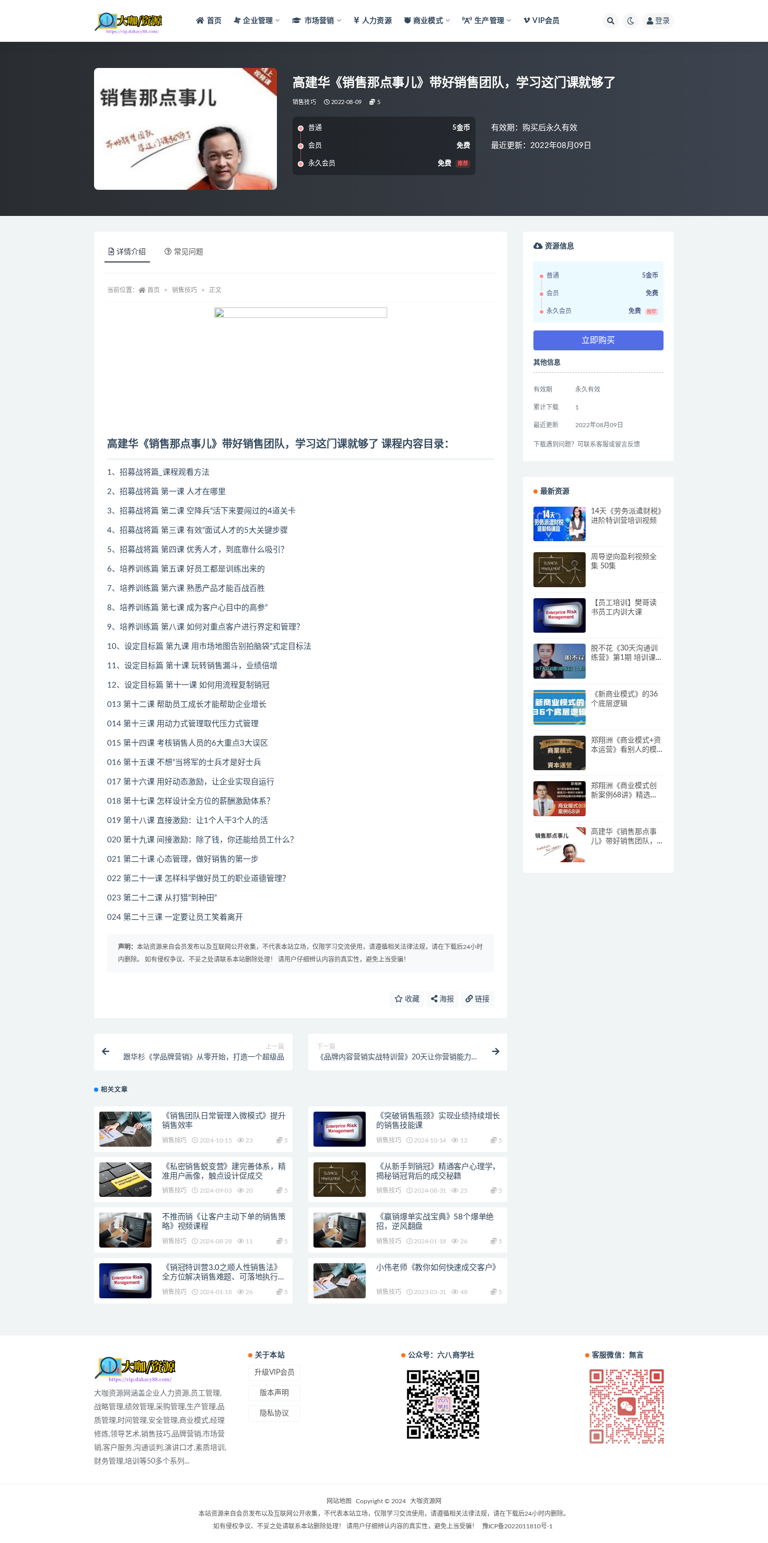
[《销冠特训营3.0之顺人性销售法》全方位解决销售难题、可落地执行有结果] (125, 1280)
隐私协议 (274, 1413)
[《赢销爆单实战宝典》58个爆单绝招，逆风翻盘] (339, 1230)
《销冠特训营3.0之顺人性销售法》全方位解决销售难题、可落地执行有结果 (224, 1277)
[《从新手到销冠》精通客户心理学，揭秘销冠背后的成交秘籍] (339, 1179)
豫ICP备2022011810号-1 (517, 1526)
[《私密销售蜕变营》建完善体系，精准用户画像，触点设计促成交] (125, 1179)
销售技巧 (304, 102)
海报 (445, 999)
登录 (662, 21)
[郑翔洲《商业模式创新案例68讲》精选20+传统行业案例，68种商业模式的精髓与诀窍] (559, 798)
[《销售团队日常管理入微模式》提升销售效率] (125, 1129)
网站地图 (339, 1501)
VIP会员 (546, 21)
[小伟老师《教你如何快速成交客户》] (339, 1280)
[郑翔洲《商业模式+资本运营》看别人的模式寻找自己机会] (559, 753)
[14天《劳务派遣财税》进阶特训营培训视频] (559, 524)
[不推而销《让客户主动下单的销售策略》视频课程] (125, 1230)
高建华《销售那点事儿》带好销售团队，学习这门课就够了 (624, 841)
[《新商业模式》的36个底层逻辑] (559, 707)
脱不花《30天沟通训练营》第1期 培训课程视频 (627, 658)
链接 (481, 999)
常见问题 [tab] (188, 252)
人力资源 (377, 21)
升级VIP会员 (274, 1372)
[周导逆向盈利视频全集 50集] (559, 569)
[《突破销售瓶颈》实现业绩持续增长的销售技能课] (339, 1129)
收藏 (411, 999)
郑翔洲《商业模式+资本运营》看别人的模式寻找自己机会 (626, 750)
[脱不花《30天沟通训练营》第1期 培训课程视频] (559, 661)
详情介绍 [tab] (131, 252)
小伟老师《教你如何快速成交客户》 (438, 1268)
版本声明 (274, 1393)
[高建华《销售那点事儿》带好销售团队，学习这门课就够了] (559, 844)
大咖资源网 (425, 1501)
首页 (214, 21)
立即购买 (598, 340)
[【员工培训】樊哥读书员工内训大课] (559, 615)
